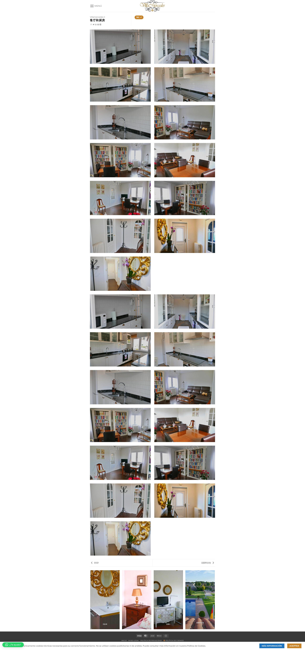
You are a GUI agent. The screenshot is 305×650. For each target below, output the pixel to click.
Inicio (124, 640)
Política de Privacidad (151, 640)
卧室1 (96, 563)
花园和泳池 (206, 563)
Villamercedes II (97, 17)
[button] (96, 6)
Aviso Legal (133, 640)
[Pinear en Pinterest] (98, 25)
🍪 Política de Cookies (173, 640)
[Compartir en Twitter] (93, 25)
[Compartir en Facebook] (91, 25)
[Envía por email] (96, 25)
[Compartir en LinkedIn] (100, 25)
